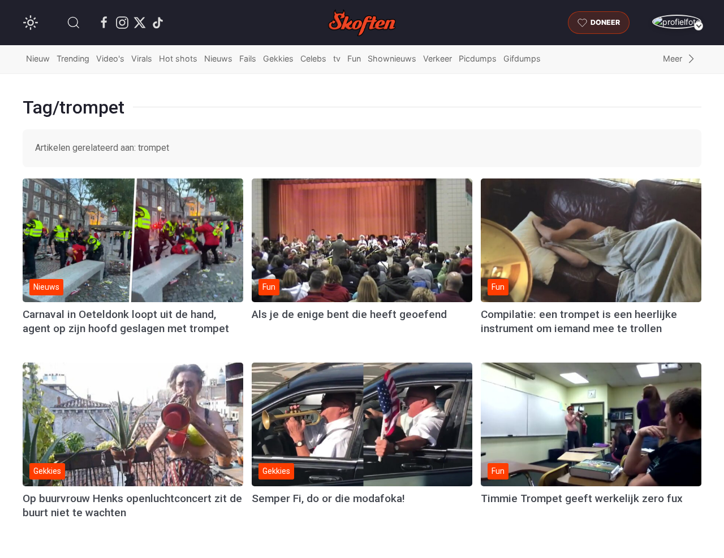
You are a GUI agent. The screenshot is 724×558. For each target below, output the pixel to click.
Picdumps (478, 58)
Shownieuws (392, 58)
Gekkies (278, 58)
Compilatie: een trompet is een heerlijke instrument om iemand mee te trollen (579, 321)
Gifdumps (522, 58)
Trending (73, 58)
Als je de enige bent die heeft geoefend (349, 314)
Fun (354, 58)
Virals (141, 58)
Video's (110, 58)
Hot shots (178, 58)
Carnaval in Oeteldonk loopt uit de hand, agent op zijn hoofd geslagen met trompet (126, 321)
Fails (247, 58)
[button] (73, 22)
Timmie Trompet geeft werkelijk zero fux (582, 498)
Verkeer (437, 58)
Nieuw (38, 58)
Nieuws (218, 58)
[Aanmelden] (677, 21)
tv (337, 58)
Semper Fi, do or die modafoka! (328, 498)
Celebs (313, 58)
